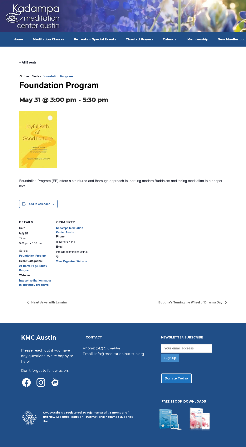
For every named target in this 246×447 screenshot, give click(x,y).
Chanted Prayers (139, 39)
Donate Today (176, 378)
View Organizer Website (71, 261)
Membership (197, 39)
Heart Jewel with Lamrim (49, 302)
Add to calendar (39, 204)
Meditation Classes (48, 39)
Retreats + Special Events (95, 39)
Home (18, 39)
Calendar (170, 39)
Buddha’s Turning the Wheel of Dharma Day (190, 302)
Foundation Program (32, 255)
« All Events (28, 62)
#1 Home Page (28, 266)
